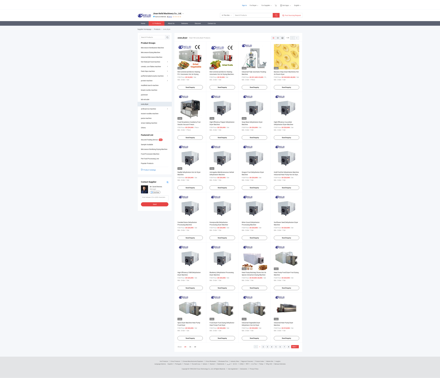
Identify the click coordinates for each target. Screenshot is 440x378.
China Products (175, 361)
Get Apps (285, 5)
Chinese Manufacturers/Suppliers (192, 361)
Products (157, 23)
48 (195, 347)
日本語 (241, 364)
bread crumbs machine (149, 90)
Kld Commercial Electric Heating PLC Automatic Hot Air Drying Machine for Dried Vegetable (188, 74)
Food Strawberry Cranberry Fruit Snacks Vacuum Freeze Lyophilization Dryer (189, 124)
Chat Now (156, 192)
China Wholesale (210, 361)
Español (170, 364)
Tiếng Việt (269, 364)
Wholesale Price (223, 361)
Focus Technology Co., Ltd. (205, 369)
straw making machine (149, 123)
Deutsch (212, 364)
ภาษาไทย (254, 364)
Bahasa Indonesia (280, 364)
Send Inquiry (190, 87)
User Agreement (233, 369)
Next (294, 347)
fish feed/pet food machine (150, 62)
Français (186, 364)
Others (143, 128)
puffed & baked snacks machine (152, 76)
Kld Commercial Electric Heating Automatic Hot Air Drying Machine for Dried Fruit (222, 74)
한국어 (235, 364)
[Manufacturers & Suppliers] (152, 4)
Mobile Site (269, 361)
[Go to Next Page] (297, 38)
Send (155, 204)
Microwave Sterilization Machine (152, 48)
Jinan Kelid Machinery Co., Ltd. (167, 13)
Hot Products (164, 361)
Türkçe (261, 364)
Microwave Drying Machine (150, 52)
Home (143, 23)
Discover (198, 23)
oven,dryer (144, 104)
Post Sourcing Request (293, 15)
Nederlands (220, 364)
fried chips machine (148, 71)
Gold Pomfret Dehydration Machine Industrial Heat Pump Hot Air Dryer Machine (286, 174)
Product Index (259, 361)
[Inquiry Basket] (276, 5)
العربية (229, 364)
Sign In (244, 5)
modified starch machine (149, 85)
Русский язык (196, 364)
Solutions (184, 23)
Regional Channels (247, 361)
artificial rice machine (148, 109)
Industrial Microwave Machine (151, 57)
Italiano (205, 364)
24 (185, 347)
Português (178, 364)
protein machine (146, 81)
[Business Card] (167, 182)
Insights (277, 361)
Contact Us (212, 23)
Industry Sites (235, 361)
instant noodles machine (149, 113)
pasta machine (146, 118)
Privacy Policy (254, 369)
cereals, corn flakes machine (151, 66)
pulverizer (144, 95)
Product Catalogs (149, 170)
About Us (171, 23)
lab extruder (145, 99)
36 (190, 347)
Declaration (243, 369)
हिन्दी (247, 364)
